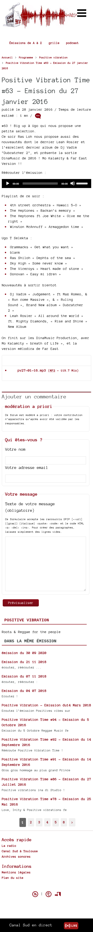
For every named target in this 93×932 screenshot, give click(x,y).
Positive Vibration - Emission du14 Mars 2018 (46, 705)
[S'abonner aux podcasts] (48, 894)
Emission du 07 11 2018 (24, 676)
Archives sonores (16, 856)
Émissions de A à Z (25, 43)
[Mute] (72, 183)
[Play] (7, 183)
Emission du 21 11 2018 (24, 662)
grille (54, 43)
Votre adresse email (26, 467)
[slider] (82, 183)
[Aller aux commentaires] (38, 115)
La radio (9, 845)
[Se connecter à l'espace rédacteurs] (57, 894)
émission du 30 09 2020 (24, 653)
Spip (46, 886)
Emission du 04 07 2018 (24, 691)
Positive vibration (26, 620)
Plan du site (12, 877)
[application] (46, 183)
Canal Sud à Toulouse (20, 851)
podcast (72, 43)
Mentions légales (16, 872)
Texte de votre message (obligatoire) (30, 507)
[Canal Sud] (39, 26)
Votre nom (15, 449)
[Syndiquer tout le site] (35, 894)
